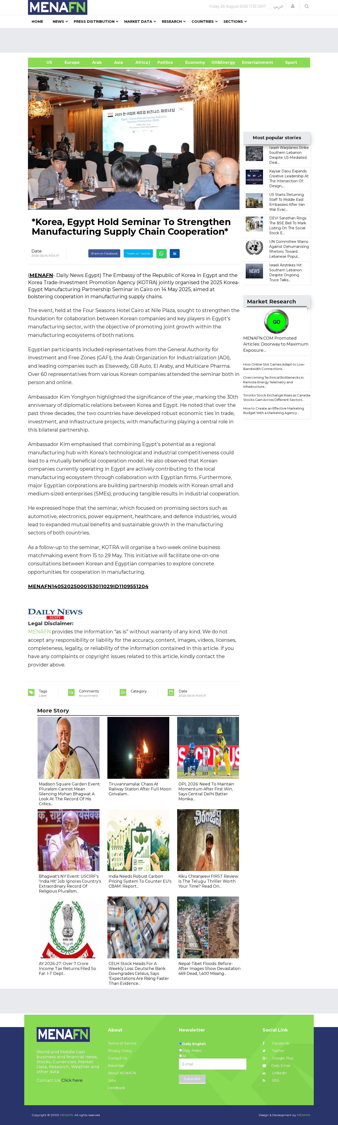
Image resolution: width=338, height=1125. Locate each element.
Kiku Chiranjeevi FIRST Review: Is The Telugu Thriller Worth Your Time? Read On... (208, 881)
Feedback (116, 1088)
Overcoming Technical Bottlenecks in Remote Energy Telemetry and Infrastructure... (273, 382)
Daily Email (280, 1065)
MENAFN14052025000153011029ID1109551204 (88, 586)
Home (37, 21)
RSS (275, 1080)
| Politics (164, 62)
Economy (195, 62)
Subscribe (192, 1079)
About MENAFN (122, 1073)
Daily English (194, 1044)
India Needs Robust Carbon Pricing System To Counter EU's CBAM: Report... (140, 881)
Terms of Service (122, 1043)
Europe (72, 62)
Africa (141, 62)
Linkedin (279, 1073)
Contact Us (117, 1058)
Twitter (277, 1051)
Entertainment (250, 62)
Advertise (116, 1065)
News (58, 21)
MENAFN (41, 275)
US (43, 62)
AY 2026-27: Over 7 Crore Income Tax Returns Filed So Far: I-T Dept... (67, 968)
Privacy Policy (120, 1051)
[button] (292, 6)
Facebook (280, 1043)
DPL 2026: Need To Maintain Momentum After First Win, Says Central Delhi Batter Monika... (206, 791)
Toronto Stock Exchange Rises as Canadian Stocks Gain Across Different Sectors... (277, 397)
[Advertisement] (171, 40)
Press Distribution (94, 21)
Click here (72, 1080)
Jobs (112, 1080)
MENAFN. (67, 1115)
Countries (203, 21)
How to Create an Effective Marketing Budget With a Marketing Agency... (273, 410)
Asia (118, 62)
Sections (233, 21)
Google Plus (282, 1058)
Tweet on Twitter (138, 253)
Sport (288, 62)
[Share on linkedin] (175, 253)
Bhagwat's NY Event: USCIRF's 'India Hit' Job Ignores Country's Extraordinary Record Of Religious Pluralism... (70, 884)
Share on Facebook (104, 253)
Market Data (138, 21)
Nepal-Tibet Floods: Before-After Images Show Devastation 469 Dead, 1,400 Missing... (209, 968)
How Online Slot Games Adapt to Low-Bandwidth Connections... (274, 366)
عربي (278, 6)
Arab (97, 62)
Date (36, 251)
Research (172, 21)
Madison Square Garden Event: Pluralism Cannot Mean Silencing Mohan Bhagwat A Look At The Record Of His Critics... (69, 794)
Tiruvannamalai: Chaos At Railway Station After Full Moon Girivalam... (140, 789)
